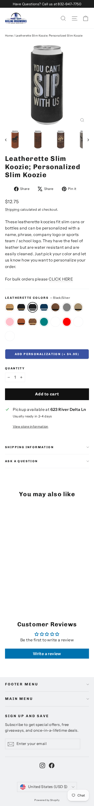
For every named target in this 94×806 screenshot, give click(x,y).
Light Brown (78, 307)
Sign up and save (27, 716)
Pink (10, 322)
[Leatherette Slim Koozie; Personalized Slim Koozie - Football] (24, 592)
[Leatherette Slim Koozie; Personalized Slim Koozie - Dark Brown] (30, 587)
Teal (44, 322)
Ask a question (21, 461)
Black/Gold (21, 307)
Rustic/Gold (32, 322)
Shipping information (29, 447)
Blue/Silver (44, 307)
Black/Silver (32, 307)
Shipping (12, 209)
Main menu (19, 699)
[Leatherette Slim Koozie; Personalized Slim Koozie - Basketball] (30, 592)
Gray (67, 307)
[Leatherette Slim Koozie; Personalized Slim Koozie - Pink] (46, 587)
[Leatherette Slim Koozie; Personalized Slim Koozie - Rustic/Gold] (57, 587)
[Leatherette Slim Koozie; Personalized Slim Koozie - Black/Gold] (13, 587)
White (55, 322)
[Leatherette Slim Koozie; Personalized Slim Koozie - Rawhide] (52, 587)
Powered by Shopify (46, 800)
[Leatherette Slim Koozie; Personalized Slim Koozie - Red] (19, 592)
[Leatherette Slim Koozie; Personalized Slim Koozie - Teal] (8, 592)
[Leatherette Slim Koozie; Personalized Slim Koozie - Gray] (35, 587)
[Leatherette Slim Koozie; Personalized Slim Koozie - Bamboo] (8, 587)
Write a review (47, 653)
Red (67, 322)
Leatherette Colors (37, 298)
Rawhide (21, 322)
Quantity (15, 368)
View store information (30, 426)
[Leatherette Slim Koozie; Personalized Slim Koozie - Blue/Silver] (24, 587)
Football (78, 322)
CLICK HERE (61, 279)
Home (9, 35)
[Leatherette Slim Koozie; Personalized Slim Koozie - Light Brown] (41, 587)
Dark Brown (55, 307)
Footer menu (21, 684)
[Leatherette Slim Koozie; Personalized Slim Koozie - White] (13, 592)
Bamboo (10, 307)
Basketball (10, 336)
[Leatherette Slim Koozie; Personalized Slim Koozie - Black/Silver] (19, 587)
